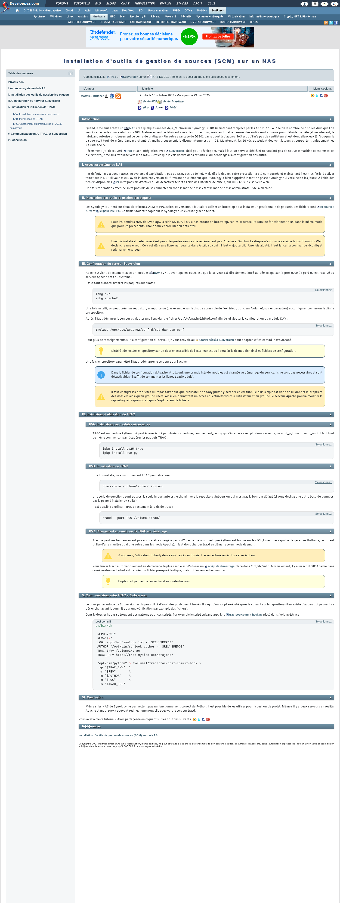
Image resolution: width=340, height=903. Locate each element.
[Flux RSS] (326, 23)
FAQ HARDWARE (141, 22)
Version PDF (149, 101)
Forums (61, 4)
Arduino (83, 16)
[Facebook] (321, 95)
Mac (122, 16)
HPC (112, 16)
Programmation (158, 10)
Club (211, 4)
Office (188, 10)
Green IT (170, 16)
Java (114, 10)
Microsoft (101, 10)
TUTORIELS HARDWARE (171, 22)
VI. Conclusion (17, 140)
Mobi (173, 107)
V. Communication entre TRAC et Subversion (37, 133)
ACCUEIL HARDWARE (82, 22)
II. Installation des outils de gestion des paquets (39, 94)
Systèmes (218, 10)
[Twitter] (317, 95)
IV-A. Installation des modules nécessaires (37, 114)
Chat (125, 4)
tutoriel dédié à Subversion (216, 340)
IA (78, 10)
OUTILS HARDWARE (233, 22)
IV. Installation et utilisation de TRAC (31, 107)
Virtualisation (236, 16)
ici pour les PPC (109, 211)
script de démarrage (221, 566)
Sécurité (186, 16)
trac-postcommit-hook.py (246, 614)
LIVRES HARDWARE (203, 22)
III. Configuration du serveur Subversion (34, 101)
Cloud (69, 10)
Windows (56, 16)
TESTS (254, 22)
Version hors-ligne (172, 101)
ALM (88, 10)
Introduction (16, 82)
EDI (141, 10)
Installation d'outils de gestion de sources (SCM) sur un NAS (118, 735)
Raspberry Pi (138, 16)
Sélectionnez (323, 290)
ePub (145, 107)
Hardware (99, 16)
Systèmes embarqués (209, 16)
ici (117, 182)
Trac (113, 76)
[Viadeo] (313, 95)
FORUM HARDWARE (113, 22)
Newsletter (144, 4)
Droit (197, 4)
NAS (155, 76)
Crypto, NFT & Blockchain (300, 16)
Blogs (111, 4)
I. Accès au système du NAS (26, 88)
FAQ (98, 4)
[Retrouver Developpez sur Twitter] (331, 23)
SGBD (176, 10)
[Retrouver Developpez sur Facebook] (336, 23)
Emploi (165, 4)
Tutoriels (81, 4)
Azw (157, 107)
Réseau (155, 16)
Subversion (130, 76)
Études (182, 4)
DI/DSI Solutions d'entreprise (42, 10)
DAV (157, 272)
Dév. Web (128, 10)
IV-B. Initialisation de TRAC (28, 119)
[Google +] (326, 95)
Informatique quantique (264, 16)
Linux (70, 16)
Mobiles (202, 10)
